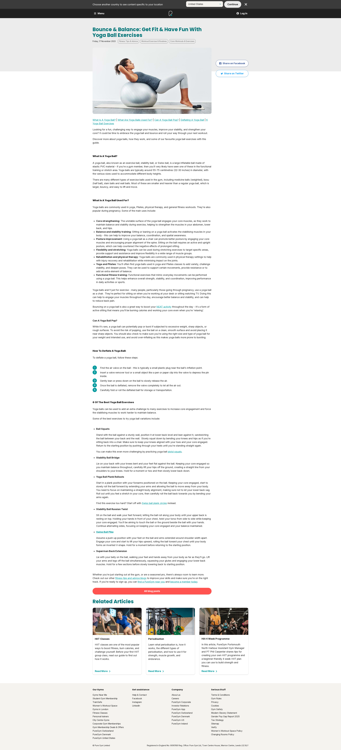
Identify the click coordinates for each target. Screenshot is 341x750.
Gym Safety (217, 709)
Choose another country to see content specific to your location (128, 4)
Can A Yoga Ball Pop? (166, 120)
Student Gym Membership (105, 698)
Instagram (137, 702)
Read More (101, 671)
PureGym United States (104, 738)
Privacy (214, 702)
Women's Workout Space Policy (226, 730)
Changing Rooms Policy (222, 734)
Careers (175, 698)
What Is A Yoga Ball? (104, 120)
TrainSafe (97, 702)
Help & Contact (139, 695)
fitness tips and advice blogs (130, 578)
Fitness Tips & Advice (128, 41)
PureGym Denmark (102, 734)
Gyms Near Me (100, 695)
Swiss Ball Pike (104, 532)
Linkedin (136, 705)
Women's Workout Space (105, 705)
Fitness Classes (100, 713)
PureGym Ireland (180, 723)
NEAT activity (163, 306)
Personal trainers (101, 716)
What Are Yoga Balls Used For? (135, 120)
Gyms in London (100, 709)
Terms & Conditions (220, 695)
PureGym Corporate (181, 702)
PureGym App (178, 709)
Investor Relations (180, 705)
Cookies (215, 705)
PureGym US (178, 720)
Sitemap (215, 723)
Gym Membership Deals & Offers (108, 727)
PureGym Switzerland (103, 730)
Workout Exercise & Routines (154, 41)
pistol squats (175, 451)
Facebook (137, 698)
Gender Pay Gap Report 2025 (225, 716)
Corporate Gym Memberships (107, 723)
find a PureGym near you (151, 581)
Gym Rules (216, 698)
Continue (232, 4)
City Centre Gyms (101, 720)
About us (176, 695)
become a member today (183, 581)
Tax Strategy (217, 720)
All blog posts (152, 591)
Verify (214, 727)
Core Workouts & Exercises (182, 41)
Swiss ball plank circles (154, 503)
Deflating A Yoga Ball (192, 120)
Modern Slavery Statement (224, 713)
